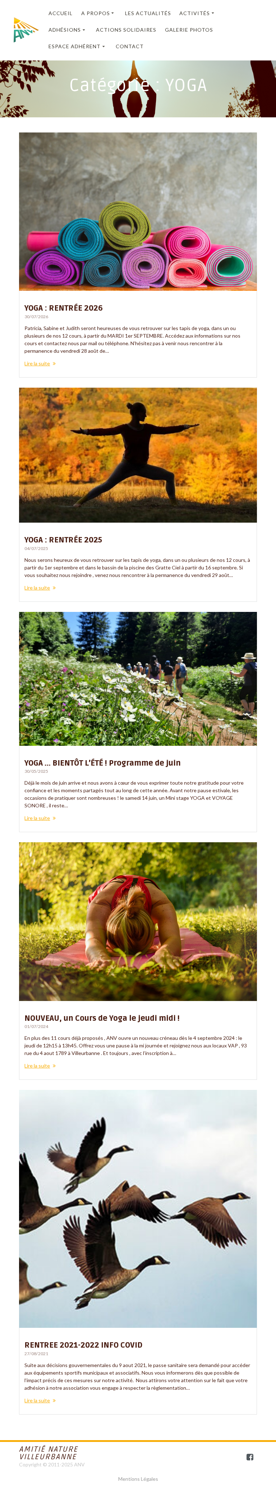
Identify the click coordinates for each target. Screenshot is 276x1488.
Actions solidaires (126, 30)
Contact (130, 46)
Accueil (61, 13)
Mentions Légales (138, 1479)
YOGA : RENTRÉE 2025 (63, 540)
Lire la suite (37, 363)
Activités (194, 13)
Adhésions (65, 30)
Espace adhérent (75, 46)
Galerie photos (189, 30)
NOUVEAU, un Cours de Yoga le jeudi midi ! (102, 1018)
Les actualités (148, 13)
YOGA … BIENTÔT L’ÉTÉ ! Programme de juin (102, 763)
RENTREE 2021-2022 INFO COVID (83, 1345)
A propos (95, 13)
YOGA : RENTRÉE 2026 (63, 308)
